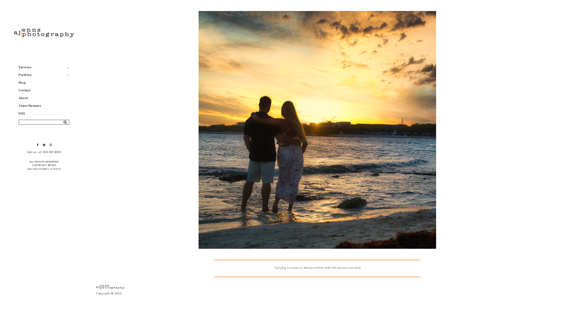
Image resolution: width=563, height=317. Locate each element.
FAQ (22, 113)
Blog (22, 83)
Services (25, 67)
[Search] (64, 121)
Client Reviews (30, 106)
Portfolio (25, 75)
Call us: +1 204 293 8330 (44, 152)
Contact (25, 90)
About (23, 98)
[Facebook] (37, 145)
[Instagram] (50, 145)
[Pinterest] (44, 145)
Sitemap (55, 169)
